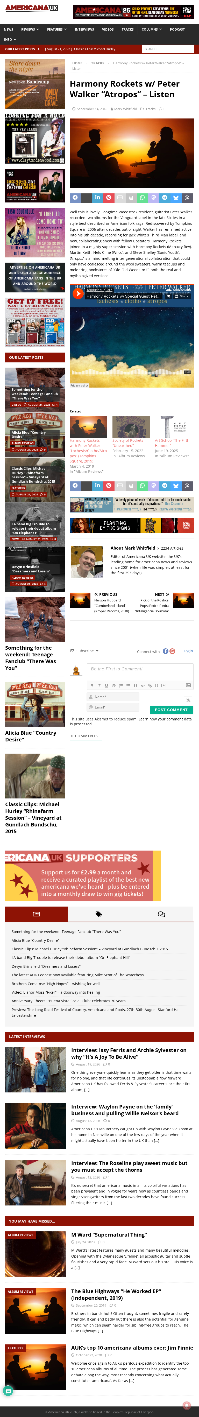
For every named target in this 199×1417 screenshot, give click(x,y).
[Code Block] (142, 686)
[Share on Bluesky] (176, 198)
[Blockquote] (135, 686)
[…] (87, 1089)
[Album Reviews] (35, 1254)
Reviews (28, 29)
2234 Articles (172, 548)
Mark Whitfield (125, 109)
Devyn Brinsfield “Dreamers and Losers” (31, 568)
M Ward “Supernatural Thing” (109, 1234)
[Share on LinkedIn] (97, 198)
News (8, 29)
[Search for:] (168, 48)
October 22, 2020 (89, 1355)
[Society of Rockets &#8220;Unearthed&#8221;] (131, 427)
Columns (150, 29)
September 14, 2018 (92, 109)
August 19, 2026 (88, 1064)
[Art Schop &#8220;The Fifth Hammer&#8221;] (174, 427)
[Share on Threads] (187, 198)
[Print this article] (131, 198)
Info (8, 39)
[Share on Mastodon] (153, 198)
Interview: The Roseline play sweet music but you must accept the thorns (129, 1166)
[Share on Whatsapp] (142, 198)
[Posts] (36, 914)
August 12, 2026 (88, 1177)
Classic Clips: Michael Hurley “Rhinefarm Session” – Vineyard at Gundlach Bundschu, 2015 (33, 475)
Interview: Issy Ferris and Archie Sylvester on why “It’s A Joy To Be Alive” (129, 1053)
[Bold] (92, 686)
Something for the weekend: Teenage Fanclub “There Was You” (35, 394)
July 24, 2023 (85, 1242)
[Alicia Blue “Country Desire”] (35, 704)
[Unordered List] (128, 686)
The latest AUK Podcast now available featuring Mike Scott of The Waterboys (78, 974)
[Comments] (161, 914)
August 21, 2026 (39, 404)
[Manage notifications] (187, 1405)
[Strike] (113, 686)
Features (55, 29)
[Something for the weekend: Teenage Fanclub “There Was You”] (35, 619)
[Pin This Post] (108, 198)
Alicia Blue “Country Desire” (29, 434)
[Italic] (99, 686)
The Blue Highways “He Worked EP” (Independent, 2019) (116, 1294)
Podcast (177, 29)
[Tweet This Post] (86, 198)
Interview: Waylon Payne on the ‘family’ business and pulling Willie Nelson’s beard (125, 1110)
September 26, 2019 (91, 1305)
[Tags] (99, 914)
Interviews (84, 29)
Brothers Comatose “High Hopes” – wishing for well (56, 983)
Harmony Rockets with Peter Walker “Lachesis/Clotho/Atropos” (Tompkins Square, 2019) (88, 451)
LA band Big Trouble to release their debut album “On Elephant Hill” (34, 528)
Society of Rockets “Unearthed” (127, 443)
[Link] (150, 686)
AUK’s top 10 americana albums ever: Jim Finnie (132, 1347)
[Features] (35, 1367)
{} (157, 685)
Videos (108, 29)
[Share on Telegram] (164, 198)
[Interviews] (35, 1070)
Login (188, 650)
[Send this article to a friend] (120, 198)
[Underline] (106, 686)
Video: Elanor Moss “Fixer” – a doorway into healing (56, 992)
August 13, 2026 (88, 1120)
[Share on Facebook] (75, 198)
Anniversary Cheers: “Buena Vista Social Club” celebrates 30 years (69, 1000)
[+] (164, 685)
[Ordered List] (121, 686)
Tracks (128, 29)
